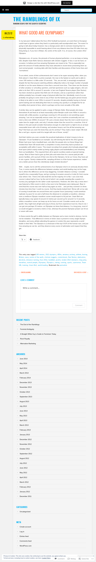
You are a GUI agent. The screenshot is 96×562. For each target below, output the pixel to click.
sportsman (77, 262)
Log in (22, 532)
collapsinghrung (9, 37)
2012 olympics (51, 254)
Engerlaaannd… (25, 272)
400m (59, 254)
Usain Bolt (33, 265)
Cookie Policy (46, 558)
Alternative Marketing (28, 343)
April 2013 (23, 420)
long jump (82, 260)
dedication (81, 257)
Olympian (42, 262)
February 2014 (25, 378)
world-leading (43, 265)
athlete (78, 254)
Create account (25, 527)
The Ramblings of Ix (36, 19)
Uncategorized (25, 512)
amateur (66, 254)
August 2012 (24, 458)
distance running (32, 260)
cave (27, 257)
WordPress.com (25, 546)
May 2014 (23, 363)
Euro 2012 (43, 260)
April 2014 (23, 368)
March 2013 (24, 425)
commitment (62, 257)
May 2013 (23, 416)
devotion (22, 260)
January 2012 (25, 492)
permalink (63, 265)
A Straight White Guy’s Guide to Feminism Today (38, 334)
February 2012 (25, 487)
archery (72, 254)
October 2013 (25, 392)
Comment (78, 305)
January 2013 (25, 435)
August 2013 (24, 401)
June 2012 (24, 468)
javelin (58, 260)
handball (51, 260)
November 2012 (26, 444)
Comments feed (25, 541)
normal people (32, 262)
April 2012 (23, 477)
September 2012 (26, 454)
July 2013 (23, 406)
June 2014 (24, 359)
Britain (21, 257)
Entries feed (24, 536)
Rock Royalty (25, 339)
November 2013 (26, 387)
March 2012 (24, 482)
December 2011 (25, 496)
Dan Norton (72, 257)
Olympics (50, 262)
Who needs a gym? (81, 272)
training (25, 265)
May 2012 (23, 473)
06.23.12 (8, 33)
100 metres (40, 254)
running (63, 262)
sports (69, 262)
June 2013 (24, 411)
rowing (57, 262)
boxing (84, 254)
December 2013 (26, 382)
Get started (67, 3)
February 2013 (25, 430)
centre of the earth (36, 257)
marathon (22, 262)
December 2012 (26, 439)
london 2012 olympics (70, 260)
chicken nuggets (50, 257)
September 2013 (26, 397)
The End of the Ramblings (29, 324)
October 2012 (25, 449)
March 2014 (24, 373)
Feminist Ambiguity (27, 329)
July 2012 (23, 463)
